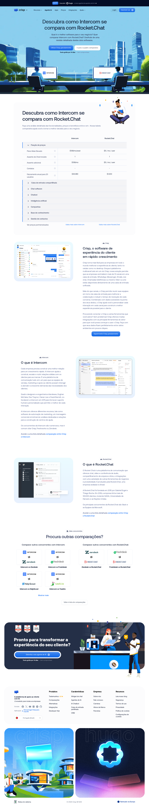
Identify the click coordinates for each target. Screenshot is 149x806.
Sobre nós (97, 696)
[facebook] (23, 707)
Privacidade (120, 707)
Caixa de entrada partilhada (77, 708)
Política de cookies (122, 711)
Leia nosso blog (121, 696)
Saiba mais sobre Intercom (75, 224)
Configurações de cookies (122, 715)
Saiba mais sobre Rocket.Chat (109, 224)
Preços (63, 10)
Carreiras (96, 704)
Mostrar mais (43, 595)
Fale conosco (98, 700)
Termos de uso (121, 704)
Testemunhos (55, 696)
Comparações (54, 700)
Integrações (73, 10)
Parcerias (96, 711)
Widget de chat (76, 696)
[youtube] (30, 707)
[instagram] (34, 707)
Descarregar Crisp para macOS (31, 710)
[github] (41, 707)
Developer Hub (54, 711)
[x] (26, 707)
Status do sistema (24, 802)
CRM (73, 713)
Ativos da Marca (99, 707)
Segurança (119, 700)
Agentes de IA (76, 700)
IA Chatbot (75, 704)
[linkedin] (37, 707)
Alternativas (53, 704)
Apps (56, 10)
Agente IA (48, 10)
